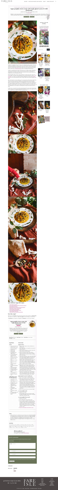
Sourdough (51, 484)
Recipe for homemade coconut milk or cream (26, 407)
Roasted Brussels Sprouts (13, 306)
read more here (46, 28)
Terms (23, 488)
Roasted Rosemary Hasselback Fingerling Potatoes (17, 307)
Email (10, 454)
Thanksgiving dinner (18, 68)
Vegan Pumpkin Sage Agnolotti (14, 309)
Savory (19, 7)
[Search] (48, 50)
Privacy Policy (27, 488)
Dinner (52, 482)
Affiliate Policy (42, 485)
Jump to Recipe (26, 16)
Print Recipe (32, 16)
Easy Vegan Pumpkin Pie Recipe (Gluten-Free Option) (18, 305)
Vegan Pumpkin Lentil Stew (14, 311)
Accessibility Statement (33, 488)
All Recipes (52, 480)
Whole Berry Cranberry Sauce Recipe (15, 308)
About (42, 481)
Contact (42, 480)
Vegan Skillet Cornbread (13, 304)
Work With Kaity (42, 483)
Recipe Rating (11, 440)
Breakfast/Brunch (52, 481)
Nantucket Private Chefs (42, 484)
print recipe (16, 333)
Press (42, 482)
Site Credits (39, 488)
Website (11, 457)
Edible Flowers (52, 485)
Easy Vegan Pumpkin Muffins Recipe (15, 310)
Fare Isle (9, 1)
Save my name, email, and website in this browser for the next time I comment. (22, 459)
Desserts (52, 483)
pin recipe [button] (20, 333)
